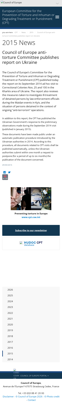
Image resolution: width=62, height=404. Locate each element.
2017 (10, 341)
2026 (10, 289)
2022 (10, 312)
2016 (10, 347)
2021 (10, 318)
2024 (10, 301)
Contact (32, 399)
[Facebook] (4, 172)
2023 (10, 307)
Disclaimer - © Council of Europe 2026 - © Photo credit (31, 396)
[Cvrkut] (9, 172)
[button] (31, 3)
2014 (10, 359)
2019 (10, 330)
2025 (10, 295)
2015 (10, 353)
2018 (10, 336)
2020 (10, 324)
